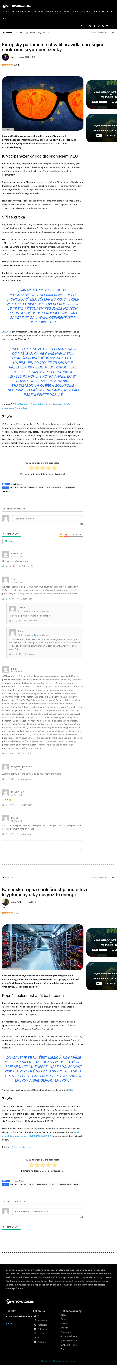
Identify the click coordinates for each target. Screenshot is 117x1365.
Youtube (42, 1342)
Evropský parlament (36, 487)
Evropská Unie (20, 487)
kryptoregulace (69, 487)
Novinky (18, 32)
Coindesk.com (16, 484)
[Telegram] (94, 26)
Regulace (41, 32)
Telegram (42, 1329)
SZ (49, 32)
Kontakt (9, 1323)
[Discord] (81, 26)
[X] (102, 26)
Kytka (13, 57)
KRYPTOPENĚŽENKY (53, 487)
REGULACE (7, 491)
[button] (112, 26)
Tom (36, 611)
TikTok (41, 1333)
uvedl (8, 331)
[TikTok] (98, 26)
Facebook (42, 1321)
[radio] (31, 468)
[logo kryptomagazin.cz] (16, 6)
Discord (41, 1316)
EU (11, 487)
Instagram (42, 1325)
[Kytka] (6, 57)
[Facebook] (85, 26)
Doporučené (7, 32)
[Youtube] (107, 26)
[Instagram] (90, 26)
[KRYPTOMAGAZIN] (20, 1302)
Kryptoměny (30, 32)
